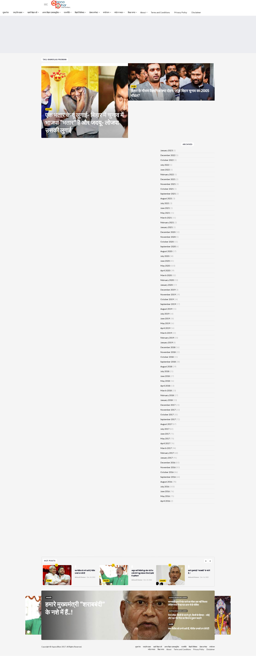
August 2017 (166, 424)
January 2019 (166, 342)
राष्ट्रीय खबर (17, 12)
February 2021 (167, 222)
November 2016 (168, 467)
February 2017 (167, 453)
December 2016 (167, 462)
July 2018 (164, 371)
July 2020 (164, 256)
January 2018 (166, 400)
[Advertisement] (128, 34)
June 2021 (165, 208)
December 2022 (167, 155)
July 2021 (164, 203)
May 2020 (165, 265)
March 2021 (166, 217)
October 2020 (167, 241)
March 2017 (166, 448)
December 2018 (167, 347)
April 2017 (165, 443)
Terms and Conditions (160, 12)
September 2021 (168, 193)
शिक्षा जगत (131, 12)
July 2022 (164, 165)
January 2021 (166, 227)
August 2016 (166, 481)
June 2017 (165, 433)
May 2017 (165, 438)
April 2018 (165, 385)
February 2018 (167, 395)
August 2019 (166, 309)
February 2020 (167, 280)
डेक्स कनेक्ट (93, 12)
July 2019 (164, 313)
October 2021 (167, 189)
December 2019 (167, 289)
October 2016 (167, 472)
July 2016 (164, 486)
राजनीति (67, 12)
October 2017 (167, 414)
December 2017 (167, 405)
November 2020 (168, 237)
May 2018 (165, 381)
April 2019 (165, 328)
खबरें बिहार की (32, 12)
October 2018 (167, 357)
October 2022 (167, 160)
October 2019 (167, 299)
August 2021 (166, 198)
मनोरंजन (106, 12)
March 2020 (166, 275)
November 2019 (168, 294)
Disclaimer (196, 12)
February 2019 (167, 337)
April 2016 (165, 501)
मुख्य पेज (6, 12)
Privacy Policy (180, 12)
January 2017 (166, 457)
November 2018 (168, 352)
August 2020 (166, 251)
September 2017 (168, 419)
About (143, 12)
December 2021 (167, 179)
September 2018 (168, 361)
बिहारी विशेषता (79, 12)
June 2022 (165, 169)
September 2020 (168, 246)
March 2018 (166, 390)
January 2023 (166, 150)
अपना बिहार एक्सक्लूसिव (50, 12)
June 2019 (165, 318)
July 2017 (164, 429)
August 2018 (166, 366)
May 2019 (165, 323)
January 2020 (166, 285)
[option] (71, 574)
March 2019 (166, 333)
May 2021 (165, 213)
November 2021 (168, 184)
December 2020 (167, 232)
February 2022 (167, 174)
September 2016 (168, 477)
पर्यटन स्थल (118, 12)
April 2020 (165, 270)
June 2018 (165, 376)
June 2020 (165, 261)
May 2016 (165, 496)
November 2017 (168, 409)
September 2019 (168, 304)
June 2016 (165, 491)
